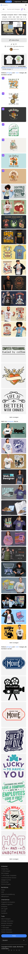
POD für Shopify (6, 884)
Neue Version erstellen (19, 24)
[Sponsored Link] (14, 60)
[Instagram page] (9, 950)
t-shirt (9, 17)
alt (21, 17)
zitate (17, 17)
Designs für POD (6, 880)
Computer (10, 421)
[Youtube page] (17, 950)
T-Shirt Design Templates (8, 875)
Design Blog (4, 869)
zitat (14, 17)
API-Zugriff (4, 909)
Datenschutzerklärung (8, 894)
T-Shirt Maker (5, 928)
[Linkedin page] (19, 950)
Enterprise (4, 906)
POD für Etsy (4, 882)
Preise (3, 890)
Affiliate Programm (6, 904)
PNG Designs (5, 873)
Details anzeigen (6, 69)
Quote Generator (6, 930)
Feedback (4, 913)
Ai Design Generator (7, 921)
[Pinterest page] (14, 950)
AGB (2, 892)
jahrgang (4, 17)
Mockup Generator (7, 923)
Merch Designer (6, 919)
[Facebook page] (11, 950)
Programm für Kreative (8, 902)
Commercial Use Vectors (8, 878)
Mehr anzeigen (14, 417)
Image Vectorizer (6, 925)
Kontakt (3, 911)
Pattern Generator (6, 932)
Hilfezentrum (5, 896)
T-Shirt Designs (5, 871)
